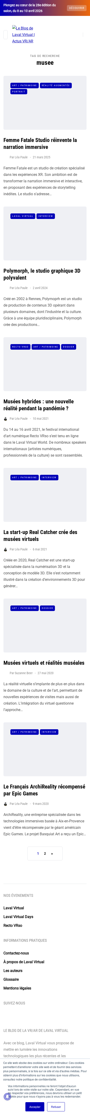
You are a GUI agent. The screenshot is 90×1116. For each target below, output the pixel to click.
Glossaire (11, 979)
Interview (45, 216)
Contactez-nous (16, 953)
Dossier (68, 346)
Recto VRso (20, 346)
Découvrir (76, 8)
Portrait (18, 91)
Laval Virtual (22, 216)
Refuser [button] (56, 1107)
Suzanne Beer (24, 673)
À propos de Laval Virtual (23, 962)
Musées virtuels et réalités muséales (43, 663)
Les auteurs (12, 970)
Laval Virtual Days (18, 917)
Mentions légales (17, 988)
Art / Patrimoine (24, 85)
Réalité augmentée (56, 85)
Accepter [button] (34, 1107)
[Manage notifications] (7, 1096)
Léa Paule (21, 157)
